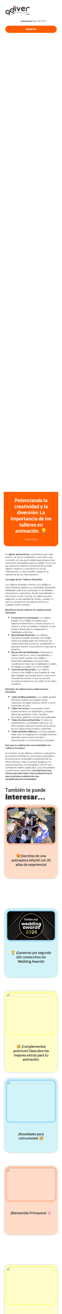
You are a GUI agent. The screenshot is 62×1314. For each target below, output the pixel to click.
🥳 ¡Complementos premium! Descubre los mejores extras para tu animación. (31, 1053)
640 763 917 (33, 21)
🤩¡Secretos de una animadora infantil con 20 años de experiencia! (31, 860)
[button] (52, 10)
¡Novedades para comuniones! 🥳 (31, 1136)
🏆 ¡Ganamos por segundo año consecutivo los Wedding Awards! (31, 957)
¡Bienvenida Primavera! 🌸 (31, 1213)
